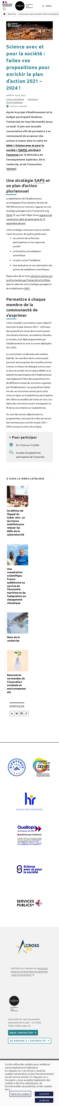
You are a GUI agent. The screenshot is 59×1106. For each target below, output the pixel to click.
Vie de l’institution (14, 102)
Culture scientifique (15, 99)
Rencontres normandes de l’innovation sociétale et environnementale (16, 683)
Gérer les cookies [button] (20, 1093)
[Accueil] (4, 14)
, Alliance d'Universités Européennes (29, 971)
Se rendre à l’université (28, 1040)
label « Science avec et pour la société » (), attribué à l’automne (25, 150)
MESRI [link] (11, 169)
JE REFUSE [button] (44, 1100)
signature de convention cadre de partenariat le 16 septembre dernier (29, 219)
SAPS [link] (22, 150)
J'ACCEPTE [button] (44, 1094)
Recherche (33, 99)
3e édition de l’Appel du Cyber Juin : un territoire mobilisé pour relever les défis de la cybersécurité (16, 522)
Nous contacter (21, 1032)
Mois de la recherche (13, 639)
